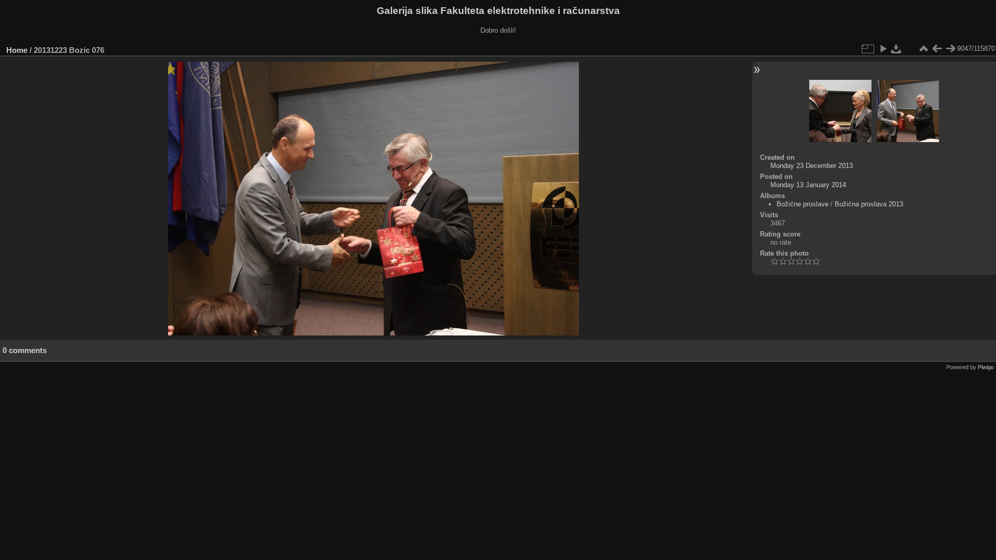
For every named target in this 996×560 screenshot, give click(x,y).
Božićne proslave (802, 204)
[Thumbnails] (923, 48)
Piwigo (986, 367)
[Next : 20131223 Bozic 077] (950, 48)
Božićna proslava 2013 (869, 204)
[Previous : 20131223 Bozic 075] (937, 48)
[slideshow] (883, 48)
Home (16, 50)
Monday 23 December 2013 (811, 166)
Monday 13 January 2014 (808, 185)
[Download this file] (896, 48)
